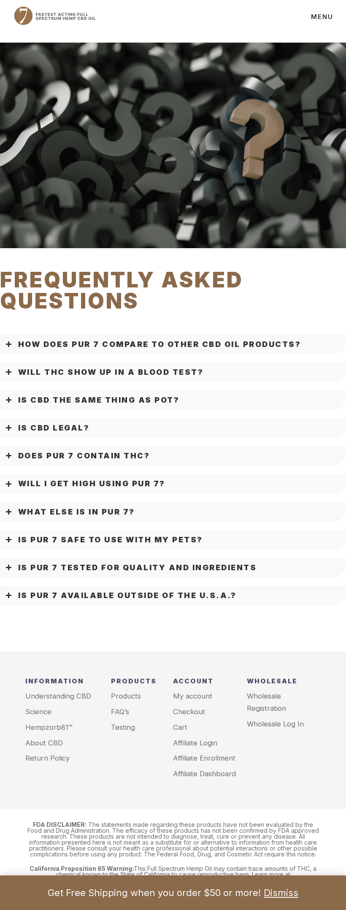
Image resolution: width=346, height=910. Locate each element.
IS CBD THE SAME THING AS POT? (99, 399)
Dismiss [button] (281, 892)
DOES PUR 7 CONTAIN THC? (84, 455)
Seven (55, 21)
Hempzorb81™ (49, 727)
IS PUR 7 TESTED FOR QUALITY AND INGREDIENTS (137, 567)
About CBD (44, 743)
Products (126, 696)
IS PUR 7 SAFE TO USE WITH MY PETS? (110, 539)
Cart (180, 727)
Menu (322, 17)
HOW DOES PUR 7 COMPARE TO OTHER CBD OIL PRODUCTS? (159, 344)
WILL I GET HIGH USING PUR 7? (91, 483)
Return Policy (47, 758)
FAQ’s (120, 711)
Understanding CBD (58, 696)
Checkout (189, 711)
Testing (123, 727)
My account (192, 696)
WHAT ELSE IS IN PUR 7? (76, 511)
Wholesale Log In (275, 724)
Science (38, 711)
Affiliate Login (195, 743)
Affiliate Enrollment (204, 758)
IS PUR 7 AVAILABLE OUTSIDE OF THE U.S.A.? (127, 595)
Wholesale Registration (266, 702)
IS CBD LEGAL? (54, 427)
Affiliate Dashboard (204, 773)
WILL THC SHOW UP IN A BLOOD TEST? (111, 372)
